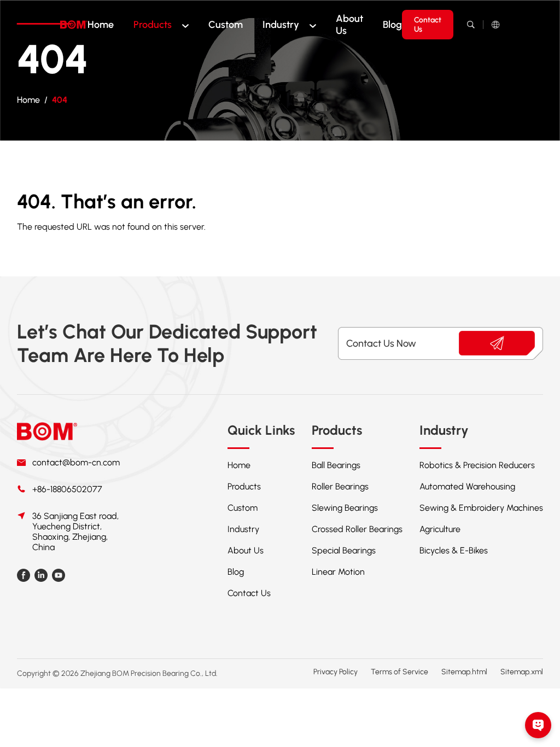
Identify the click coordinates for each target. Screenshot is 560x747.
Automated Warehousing (467, 486)
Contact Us (427, 24)
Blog (392, 25)
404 (59, 100)
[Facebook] (23, 577)
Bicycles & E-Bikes (453, 550)
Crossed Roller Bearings (357, 529)
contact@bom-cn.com (76, 462)
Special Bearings (344, 550)
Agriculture (439, 529)
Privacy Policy (335, 671)
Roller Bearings (340, 486)
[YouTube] (58, 577)
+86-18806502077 (67, 489)
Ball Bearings (336, 465)
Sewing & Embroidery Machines (481, 508)
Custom (225, 25)
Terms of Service (399, 671)
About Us (349, 25)
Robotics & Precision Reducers (477, 465)
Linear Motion (338, 572)
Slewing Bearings (345, 508)
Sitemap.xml (521, 671)
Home (101, 25)
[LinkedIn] (41, 577)
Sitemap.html (464, 671)
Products (152, 25)
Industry (280, 25)
